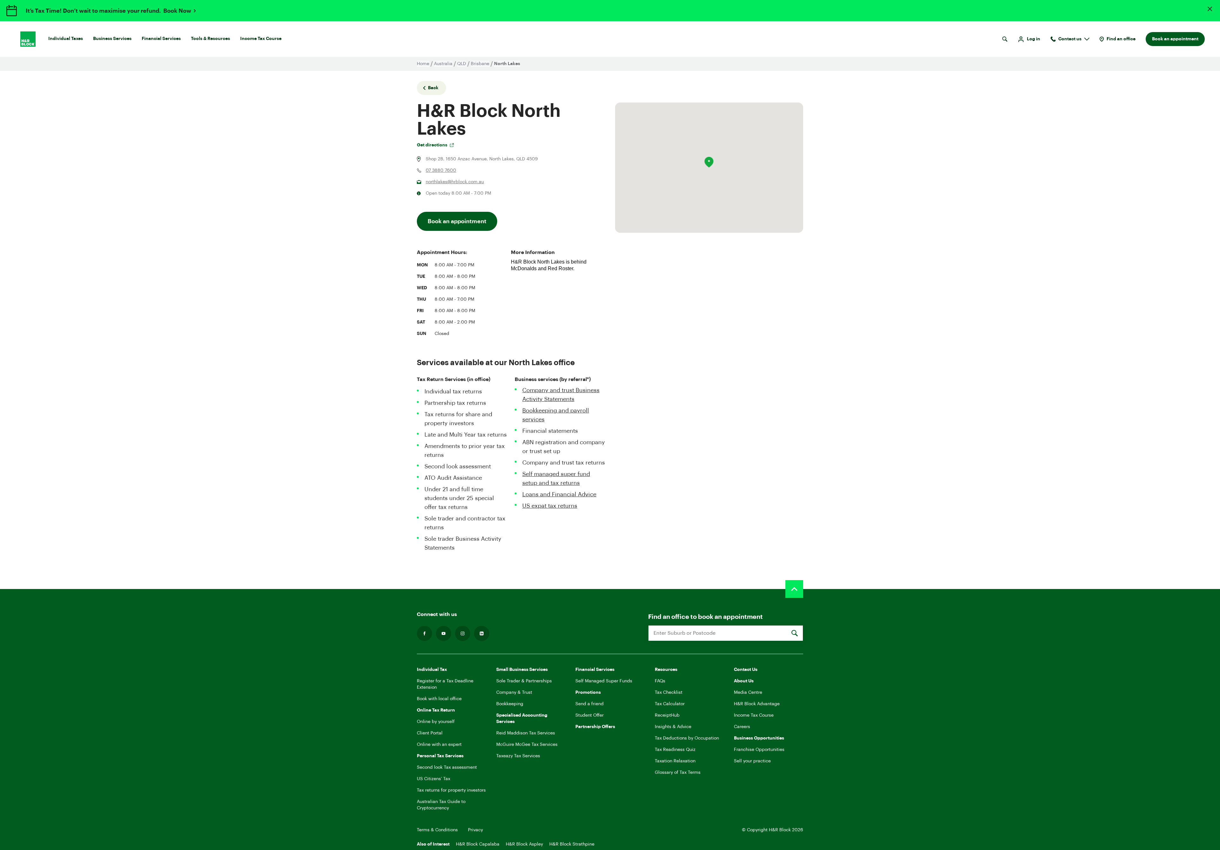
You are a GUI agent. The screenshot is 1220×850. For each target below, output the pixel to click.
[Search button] (1004, 39)
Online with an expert (439, 744)
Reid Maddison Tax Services (525, 733)
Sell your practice (752, 761)
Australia (443, 64)
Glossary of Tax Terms (678, 772)
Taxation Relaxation (675, 761)
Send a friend (589, 704)
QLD (461, 64)
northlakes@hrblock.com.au (455, 182)
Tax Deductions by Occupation (687, 738)
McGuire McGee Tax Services (527, 744)
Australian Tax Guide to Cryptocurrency (441, 805)
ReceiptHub (667, 715)
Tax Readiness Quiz (675, 749)
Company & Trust (514, 692)
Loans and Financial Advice (559, 494)
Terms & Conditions (437, 830)
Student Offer (589, 715)
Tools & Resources (210, 39)
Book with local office (439, 699)
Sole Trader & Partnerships (524, 681)
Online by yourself (436, 721)
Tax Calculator (670, 704)
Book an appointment (1175, 39)
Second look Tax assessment (447, 767)
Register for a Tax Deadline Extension (445, 684)
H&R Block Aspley (524, 844)
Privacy (475, 830)
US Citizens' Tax (433, 779)
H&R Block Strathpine (571, 844)
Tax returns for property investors (451, 790)
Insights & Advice (673, 727)
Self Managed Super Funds (603, 681)
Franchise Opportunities (759, 749)
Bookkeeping (509, 704)
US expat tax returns (549, 506)
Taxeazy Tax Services (518, 756)
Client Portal (430, 733)
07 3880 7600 (441, 170)
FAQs (660, 681)
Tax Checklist (668, 692)
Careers (742, 727)
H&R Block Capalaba (477, 844)
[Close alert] (1210, 9)
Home (423, 64)
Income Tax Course (260, 39)
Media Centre (748, 692)
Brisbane (480, 64)
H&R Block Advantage (757, 704)
